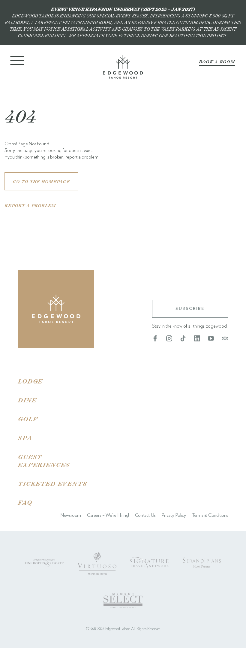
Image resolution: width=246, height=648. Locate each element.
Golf (27, 419)
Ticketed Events (52, 483)
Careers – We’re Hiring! (108, 515)
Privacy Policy (174, 515)
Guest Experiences (44, 460)
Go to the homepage (41, 181)
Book (217, 62)
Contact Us (145, 515)
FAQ (25, 502)
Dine (27, 400)
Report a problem (30, 205)
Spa (25, 438)
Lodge (30, 381)
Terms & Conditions (210, 515)
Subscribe (190, 309)
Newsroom (71, 515)
